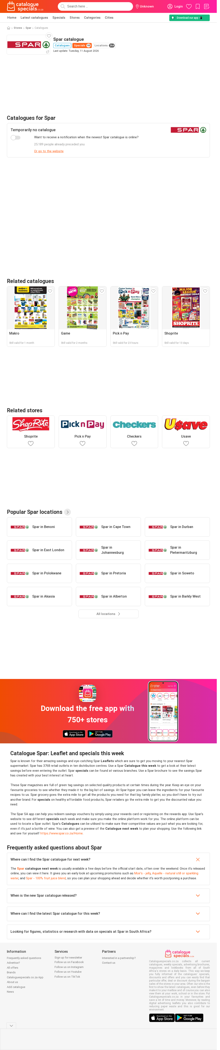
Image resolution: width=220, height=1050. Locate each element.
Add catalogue (16, 987)
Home (11, 18)
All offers (12, 967)
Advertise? (13, 962)
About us (12, 982)
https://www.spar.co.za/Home (61, 833)
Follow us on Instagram (69, 967)
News (10, 991)
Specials (58, 18)
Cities (109, 18)
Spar (28, 27)
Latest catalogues (34, 18)
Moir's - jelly (142, 873)
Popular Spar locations (34, 512)
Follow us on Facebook (69, 962)
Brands (11, 972)
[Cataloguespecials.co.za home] (25, 6)
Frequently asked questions (24, 958)
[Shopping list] (206, 6)
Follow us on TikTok (67, 976)
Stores (75, 18)
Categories (92, 18)
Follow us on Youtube (68, 971)
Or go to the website (49, 151)
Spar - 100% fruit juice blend (46, 878)
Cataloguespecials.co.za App (25, 977)
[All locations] (67, 512)
